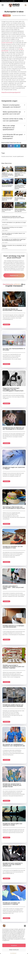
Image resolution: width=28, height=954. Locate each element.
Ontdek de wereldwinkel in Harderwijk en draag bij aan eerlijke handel (12, 785)
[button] (25, 926)
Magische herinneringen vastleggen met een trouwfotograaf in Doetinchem (13, 389)
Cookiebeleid (13, 953)
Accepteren (14, 945)
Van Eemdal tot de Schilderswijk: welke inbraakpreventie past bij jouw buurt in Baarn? (13, 217)
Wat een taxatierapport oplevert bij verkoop (7, 186)
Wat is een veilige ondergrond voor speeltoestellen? (14, 127)
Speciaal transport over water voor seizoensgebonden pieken (20, 174)
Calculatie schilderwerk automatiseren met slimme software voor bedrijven (20, 187)
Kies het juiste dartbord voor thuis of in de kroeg (7, 210)
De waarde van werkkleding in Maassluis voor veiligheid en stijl (14, 745)
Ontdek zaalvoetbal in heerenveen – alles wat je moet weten (13, 587)
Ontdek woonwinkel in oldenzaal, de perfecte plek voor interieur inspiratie (13, 666)
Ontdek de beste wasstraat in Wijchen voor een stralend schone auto (13, 864)
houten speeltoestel (18, 156)
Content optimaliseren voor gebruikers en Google (14, 222)
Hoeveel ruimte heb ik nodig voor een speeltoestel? (14, 120)
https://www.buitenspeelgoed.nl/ (10, 92)
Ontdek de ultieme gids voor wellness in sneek (12, 824)
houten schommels (7, 42)
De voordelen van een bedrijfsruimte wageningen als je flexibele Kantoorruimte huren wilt (14, 240)
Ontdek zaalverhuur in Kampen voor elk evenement (13, 626)
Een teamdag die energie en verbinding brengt (20, 199)
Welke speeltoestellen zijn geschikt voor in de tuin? (14, 113)
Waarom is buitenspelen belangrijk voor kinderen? (14, 106)
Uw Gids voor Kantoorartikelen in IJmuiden (14, 349)
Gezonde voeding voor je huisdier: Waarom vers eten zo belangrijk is (13, 234)
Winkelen (7, 15)
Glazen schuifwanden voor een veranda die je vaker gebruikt (20, 210)
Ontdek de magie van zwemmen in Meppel (14, 468)
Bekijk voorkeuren (14, 949)
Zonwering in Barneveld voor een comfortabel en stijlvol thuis (14, 507)
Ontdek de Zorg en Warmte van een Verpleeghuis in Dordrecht (13, 428)
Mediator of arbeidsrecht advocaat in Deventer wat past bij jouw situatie (7, 174)
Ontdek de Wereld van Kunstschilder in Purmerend (12, 309)
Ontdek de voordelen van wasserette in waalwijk (11, 903)
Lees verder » (5, 219)
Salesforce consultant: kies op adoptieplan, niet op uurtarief (14, 246)
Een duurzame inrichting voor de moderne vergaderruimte (12, 228)
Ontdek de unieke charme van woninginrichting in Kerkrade (13, 705)
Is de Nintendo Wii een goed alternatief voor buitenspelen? (14, 136)
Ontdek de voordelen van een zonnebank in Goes (13, 547)
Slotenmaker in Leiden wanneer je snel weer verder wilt (7, 199)
